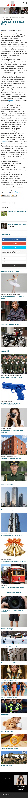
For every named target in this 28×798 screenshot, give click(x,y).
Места (5, 533)
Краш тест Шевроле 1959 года (7, 777)
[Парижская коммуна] (14, 497)
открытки (9, 559)
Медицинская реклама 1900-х (17, 211)
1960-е (2, 375)
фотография (9, 428)
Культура (9, 19)
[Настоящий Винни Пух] (14, 723)
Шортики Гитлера (7, 484)
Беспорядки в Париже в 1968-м (11, 377)
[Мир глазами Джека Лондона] (14, 311)
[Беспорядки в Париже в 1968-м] (14, 364)
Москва (11, 456)
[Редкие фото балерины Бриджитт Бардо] (14, 283)
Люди (5, 482)
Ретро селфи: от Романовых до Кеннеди (12, 431)
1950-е (2, 294)
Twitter (15, 248)
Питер (15, 456)
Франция (18, 375)
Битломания (5, 714)
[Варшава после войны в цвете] (14, 522)
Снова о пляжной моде (9, 697)
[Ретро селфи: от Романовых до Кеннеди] (14, 417)
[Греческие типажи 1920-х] (14, 740)
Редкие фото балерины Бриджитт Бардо (12, 297)
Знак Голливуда (6, 765)
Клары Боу (11, 100)
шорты (13, 482)
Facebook (15, 239)
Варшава (10, 533)
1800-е (2, 507)
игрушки (10, 401)
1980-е (2, 401)
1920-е (3, 19)
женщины (5, 203)
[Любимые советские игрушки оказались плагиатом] (14, 390)
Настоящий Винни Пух (8, 731)
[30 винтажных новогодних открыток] (14, 548)
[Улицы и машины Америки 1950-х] (14, 574)
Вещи (5, 401)
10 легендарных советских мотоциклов (10, 350)
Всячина (6, 294)
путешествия (12, 322)
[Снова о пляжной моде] (14, 689)
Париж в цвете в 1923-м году (11, 663)
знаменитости (16, 294)
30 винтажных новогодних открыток (13, 561)
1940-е (2, 533)
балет (10, 294)
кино (11, 203)
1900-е (2, 322)
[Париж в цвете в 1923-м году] (14, 654)
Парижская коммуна (8, 510)
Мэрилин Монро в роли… (9, 680)
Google (15, 243)
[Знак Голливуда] (14, 757)
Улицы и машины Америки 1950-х (12, 587)
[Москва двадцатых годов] (14, 637)
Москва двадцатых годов (9, 646)
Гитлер (9, 482)
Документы (3, 559)
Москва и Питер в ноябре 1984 (11, 458)
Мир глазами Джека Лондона (11, 324)
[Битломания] (14, 706)
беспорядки (13, 375)
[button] (23, 3)
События (6, 375)
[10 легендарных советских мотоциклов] (14, 337)
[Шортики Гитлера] (14, 471)
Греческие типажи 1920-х (9, 748)
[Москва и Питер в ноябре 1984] (14, 445)
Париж (11, 507)
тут (15, 191)
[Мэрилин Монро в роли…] (14, 672)
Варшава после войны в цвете (11, 536)
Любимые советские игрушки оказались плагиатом (11, 404)
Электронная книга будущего (17, 224)
